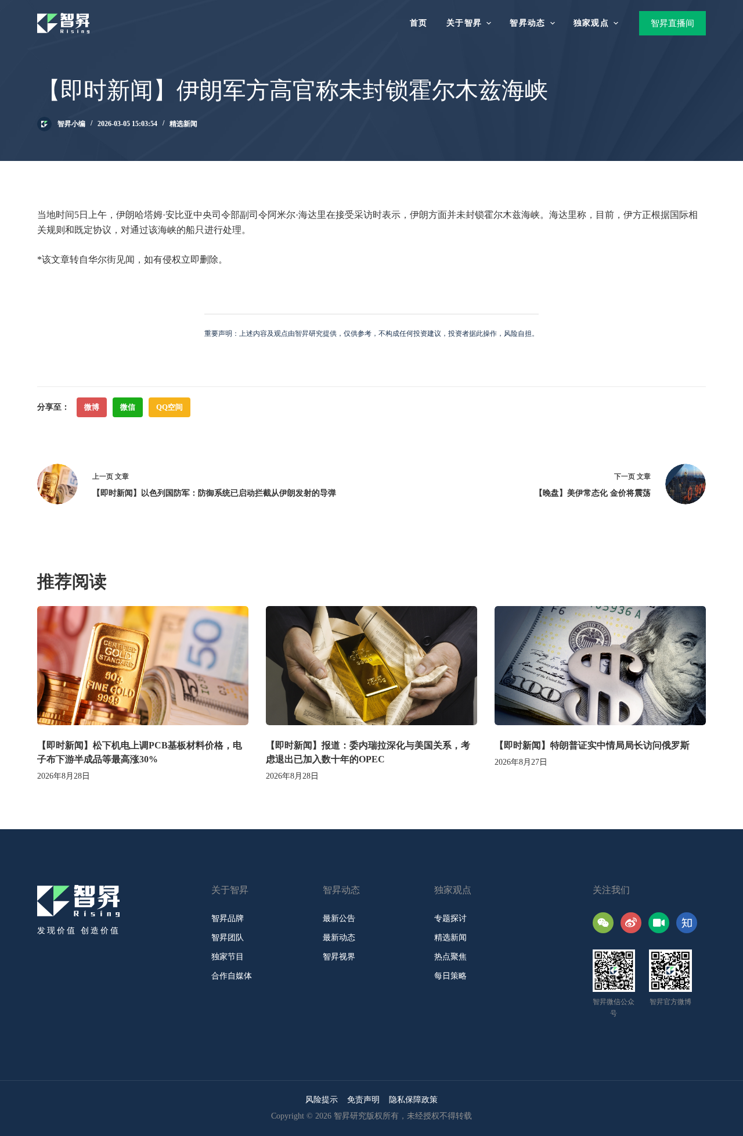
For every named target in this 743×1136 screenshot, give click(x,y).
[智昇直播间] (658, 922)
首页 (419, 23)
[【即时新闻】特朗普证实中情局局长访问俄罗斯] (600, 665)
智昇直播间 (672, 23)
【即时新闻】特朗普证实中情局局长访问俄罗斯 (592, 745)
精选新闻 (183, 124)
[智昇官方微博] (631, 922)
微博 (91, 407)
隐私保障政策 (413, 1099)
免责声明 (363, 1099)
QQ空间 (169, 407)
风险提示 (321, 1099)
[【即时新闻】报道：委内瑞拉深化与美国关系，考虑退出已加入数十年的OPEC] (371, 665)
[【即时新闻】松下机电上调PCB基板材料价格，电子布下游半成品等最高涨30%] (142, 665)
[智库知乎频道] (686, 922)
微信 (127, 407)
